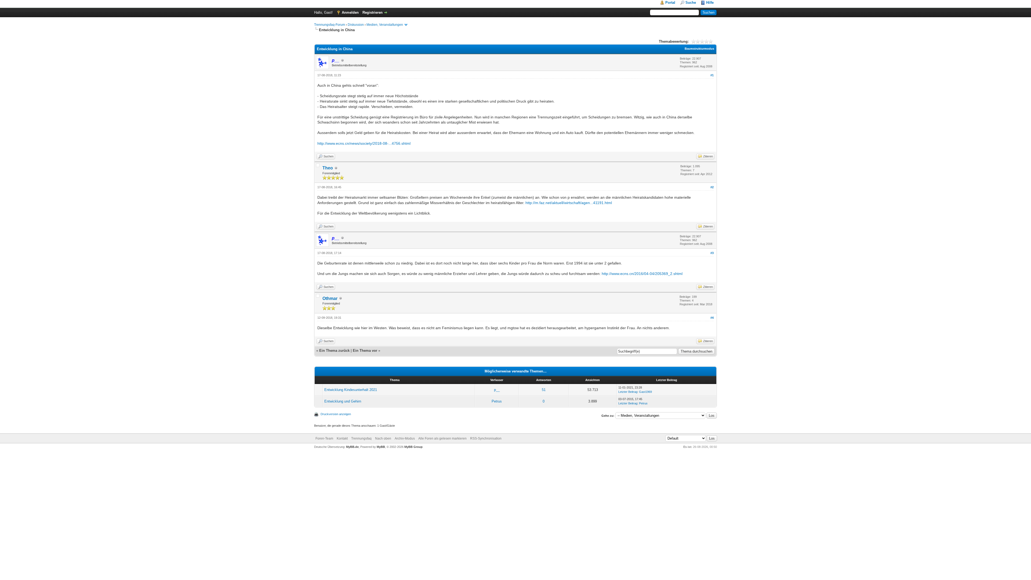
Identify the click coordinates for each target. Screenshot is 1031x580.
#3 (712, 253)
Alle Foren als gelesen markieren (442, 438)
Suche (690, 3)
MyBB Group (413, 446)
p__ (497, 390)
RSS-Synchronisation (486, 438)
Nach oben (383, 438)
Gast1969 (645, 391)
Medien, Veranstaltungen (384, 25)
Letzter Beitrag (627, 391)
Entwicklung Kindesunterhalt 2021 (350, 390)
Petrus (497, 401)
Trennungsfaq (361, 438)
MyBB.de (352, 446)
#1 (712, 75)
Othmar (329, 298)
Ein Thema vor (365, 351)
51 (544, 390)
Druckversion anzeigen (336, 414)
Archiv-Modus (405, 438)
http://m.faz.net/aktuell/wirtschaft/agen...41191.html (568, 203)
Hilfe (710, 3)
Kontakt (342, 438)
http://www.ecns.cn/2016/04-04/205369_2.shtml (642, 273)
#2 (712, 187)
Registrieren (372, 12)
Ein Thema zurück (334, 351)
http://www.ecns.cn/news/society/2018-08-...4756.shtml (364, 143)
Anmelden (350, 12)
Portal (670, 3)
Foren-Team (324, 438)
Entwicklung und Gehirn (342, 401)
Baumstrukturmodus (699, 48)
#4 (712, 317)
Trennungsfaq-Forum (329, 25)
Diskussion (356, 25)
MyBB (381, 446)
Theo (327, 168)
